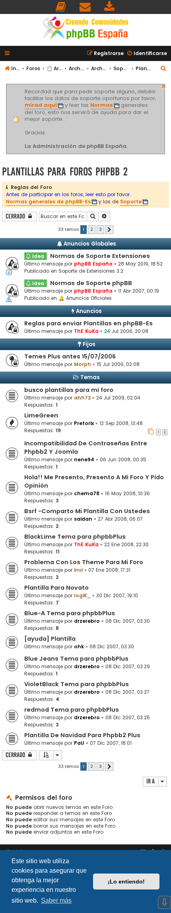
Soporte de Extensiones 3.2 (90, 271)
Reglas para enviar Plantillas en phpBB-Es (88, 323)
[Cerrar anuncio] (163, 85)
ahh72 (82, 397)
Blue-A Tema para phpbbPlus (69, 613)
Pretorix (84, 423)
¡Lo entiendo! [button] (126, 881)
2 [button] (91, 229)
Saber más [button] (56, 900)
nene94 (84, 459)
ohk (79, 646)
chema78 (86, 493)
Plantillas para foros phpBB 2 (65, 171)
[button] (109, 229)
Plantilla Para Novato (56, 588)
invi (78, 570)
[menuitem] (61, 7)
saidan (83, 519)
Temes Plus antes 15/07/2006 (70, 356)
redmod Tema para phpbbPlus (71, 710)
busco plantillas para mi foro (68, 390)
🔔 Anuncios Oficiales (85, 298)
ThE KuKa (86, 331)
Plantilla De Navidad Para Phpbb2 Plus (82, 735)
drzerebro (87, 621)
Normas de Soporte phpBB (91, 283)
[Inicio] (85, 29)
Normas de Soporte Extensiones (100, 256)
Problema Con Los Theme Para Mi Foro (83, 562)
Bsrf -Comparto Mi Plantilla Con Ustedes (87, 511)
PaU (79, 743)
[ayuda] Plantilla (50, 639)
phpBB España (93, 263)
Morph (82, 364)
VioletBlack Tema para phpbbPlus (76, 684)
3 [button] (100, 229)
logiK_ (82, 595)
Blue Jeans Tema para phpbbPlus (76, 659)
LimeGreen (41, 415)
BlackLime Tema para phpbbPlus (75, 537)
